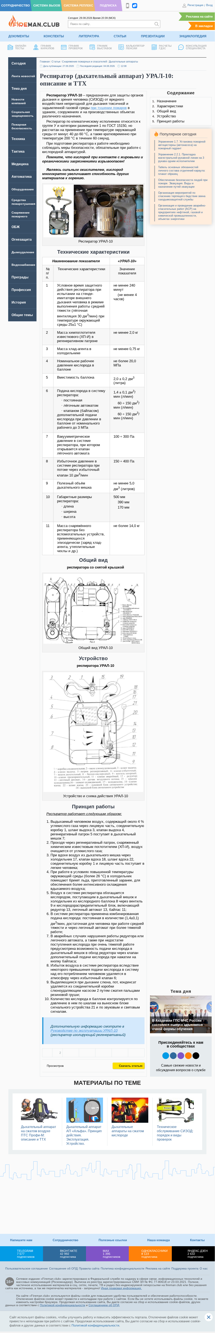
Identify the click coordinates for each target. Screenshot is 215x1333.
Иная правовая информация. (121, 1288)
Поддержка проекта (184, 1268)
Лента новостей (23, 76)
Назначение (166, 101)
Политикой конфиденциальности (62, 1305)
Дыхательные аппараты (123, 61)
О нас (204, 1268)
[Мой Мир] (136, 1053)
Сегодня (19, 63)
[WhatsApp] (103, 1053)
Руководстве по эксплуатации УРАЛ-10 (84, 1031)
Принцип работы (170, 121)
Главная (45, 61)
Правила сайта (89, 1268)
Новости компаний (19, 101)
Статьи (120, 36)
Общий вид (166, 111)
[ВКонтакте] (71, 1053)
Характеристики (170, 106)
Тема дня (19, 88)
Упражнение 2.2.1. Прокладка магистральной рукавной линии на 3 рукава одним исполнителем (181, 158)
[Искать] (156, 24)
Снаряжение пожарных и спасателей (84, 61)
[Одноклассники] (87, 1053)
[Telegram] (120, 1053)
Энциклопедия (192, 36)
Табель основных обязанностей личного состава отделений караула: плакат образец (181, 170)
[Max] (180, 1055)
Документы (18, 36)
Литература (89, 36)
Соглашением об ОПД (104, 1305)
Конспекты (54, 36)
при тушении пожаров (109, 108)
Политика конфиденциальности (122, 1268)
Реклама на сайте (199, 16)
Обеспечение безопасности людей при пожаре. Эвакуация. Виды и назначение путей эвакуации (182, 183)
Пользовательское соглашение (26, 1268)
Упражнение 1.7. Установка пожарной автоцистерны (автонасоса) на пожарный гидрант (181, 145)
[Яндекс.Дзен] (196, 1055)
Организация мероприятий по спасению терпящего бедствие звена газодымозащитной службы (181, 196)
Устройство (166, 116)
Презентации (153, 36)
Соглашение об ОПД (63, 1268)
